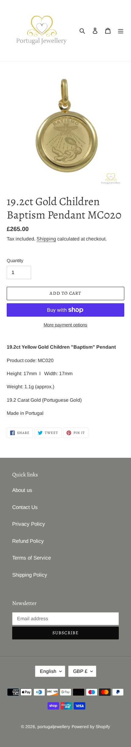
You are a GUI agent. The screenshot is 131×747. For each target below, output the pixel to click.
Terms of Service (31, 558)
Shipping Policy (29, 575)
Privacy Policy (28, 524)
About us (22, 490)
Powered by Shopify (91, 726)
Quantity (15, 260)
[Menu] (120, 30)
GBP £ (80, 671)
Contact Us (25, 507)
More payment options (65, 324)
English (48, 671)
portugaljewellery (53, 726)
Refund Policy (28, 541)
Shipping (46, 238)
